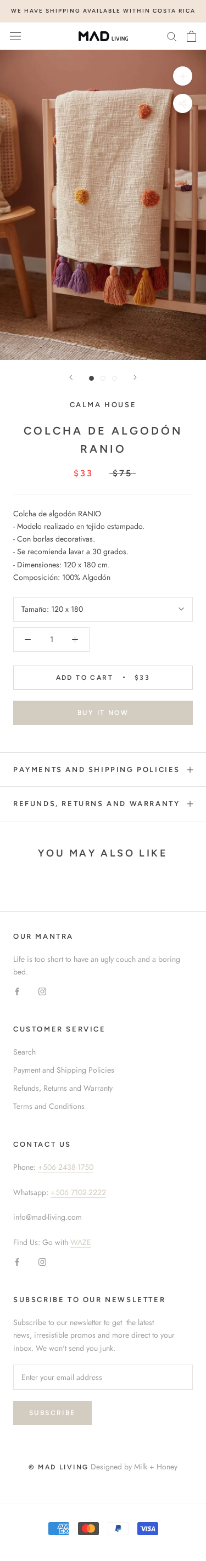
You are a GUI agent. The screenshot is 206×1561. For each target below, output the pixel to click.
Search (24, 1051)
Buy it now (103, 713)
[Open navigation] (15, 36)
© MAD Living (59, 1467)
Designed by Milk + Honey (134, 1466)
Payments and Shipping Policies (96, 769)
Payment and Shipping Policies (63, 1069)
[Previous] (71, 377)
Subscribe (52, 1413)
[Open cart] (191, 36)
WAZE (80, 1242)
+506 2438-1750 (65, 1167)
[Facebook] (17, 990)
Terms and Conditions (49, 1106)
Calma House (103, 405)
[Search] (172, 36)
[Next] (135, 377)
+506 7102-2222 (78, 1192)
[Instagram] (42, 990)
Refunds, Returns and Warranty (96, 803)
